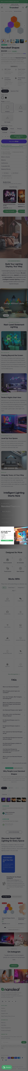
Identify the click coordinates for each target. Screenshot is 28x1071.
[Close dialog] (27, 527)
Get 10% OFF (7, 540)
